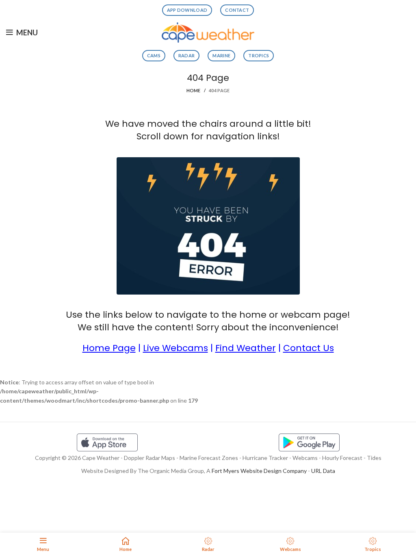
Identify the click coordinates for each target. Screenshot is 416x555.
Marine (221, 55)
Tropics (258, 55)
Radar (186, 55)
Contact (237, 10)
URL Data (323, 470)
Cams (153, 55)
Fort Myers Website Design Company (259, 470)
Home (193, 90)
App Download (187, 10)
